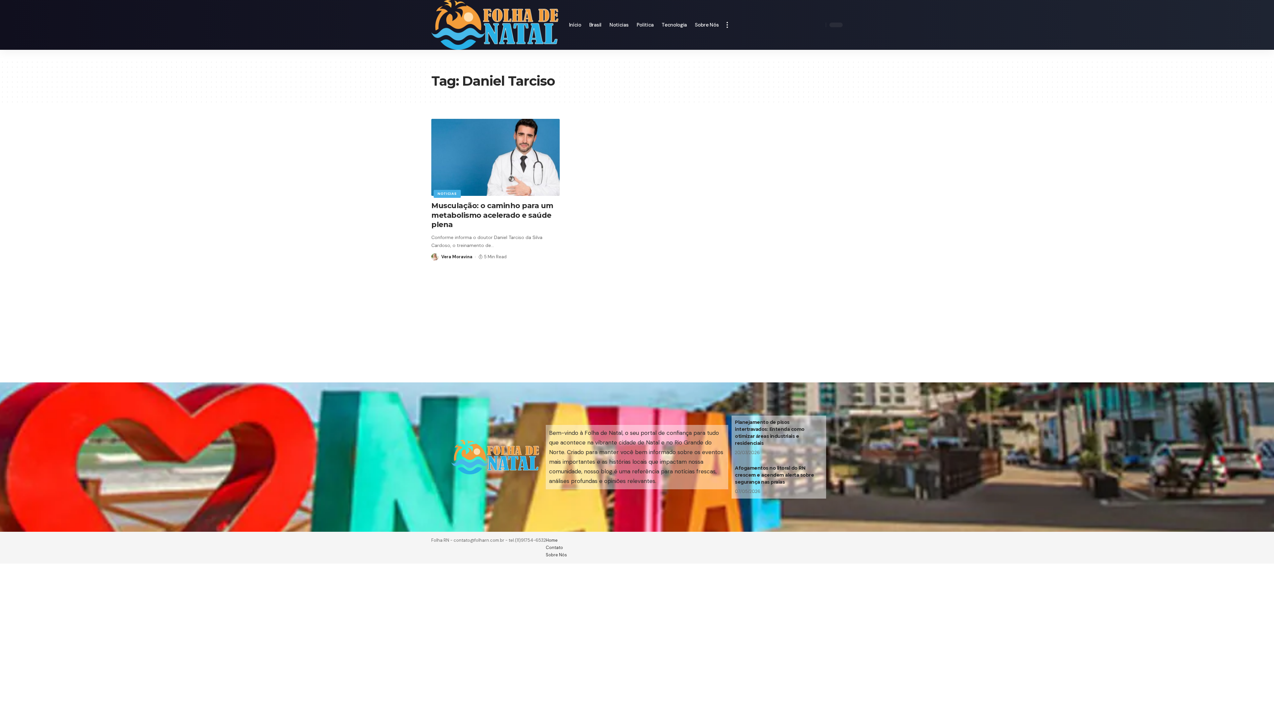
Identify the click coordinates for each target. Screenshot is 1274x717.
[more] (727, 25)
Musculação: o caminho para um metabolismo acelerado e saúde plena (492, 215)
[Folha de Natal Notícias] (494, 25)
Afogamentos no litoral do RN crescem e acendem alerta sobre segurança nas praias (774, 475)
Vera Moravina (456, 257)
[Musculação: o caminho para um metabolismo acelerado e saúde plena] (495, 157)
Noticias (447, 194)
